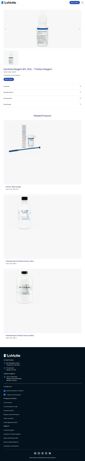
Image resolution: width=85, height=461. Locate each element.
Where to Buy (75, 2)
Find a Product (8, 402)
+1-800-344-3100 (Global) (13, 395)
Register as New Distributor (11, 414)
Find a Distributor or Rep (10, 406)
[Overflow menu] (82, 2)
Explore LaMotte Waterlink (11, 442)
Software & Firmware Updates (12, 434)
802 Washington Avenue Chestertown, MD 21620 (13, 364)
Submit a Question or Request (14, 390)
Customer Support (9, 430)
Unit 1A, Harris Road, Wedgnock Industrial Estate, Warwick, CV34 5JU (14, 378)
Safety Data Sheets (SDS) (11, 438)
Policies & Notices (51, 457)
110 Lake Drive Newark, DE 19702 (11, 369)
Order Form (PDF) (9, 418)
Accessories (8, 98)
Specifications (8, 92)
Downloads (7, 104)
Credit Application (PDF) (10, 422)
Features (7, 86)
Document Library (9, 410)
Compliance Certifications (11, 446)
